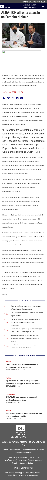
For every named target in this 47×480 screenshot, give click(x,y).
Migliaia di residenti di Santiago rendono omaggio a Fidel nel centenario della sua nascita (25, 338)
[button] (4, 98)
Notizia (8, 362)
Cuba (8, 394)
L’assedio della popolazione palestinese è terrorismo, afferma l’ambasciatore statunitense (25, 322)
